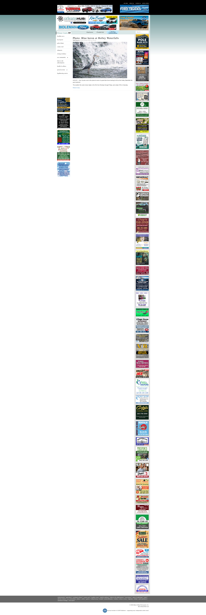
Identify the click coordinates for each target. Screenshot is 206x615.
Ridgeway (130, 599)
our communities (71, 599)
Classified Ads (100, 32)
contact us (138, 3)
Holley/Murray (94, 599)
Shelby (135, 599)
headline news (60, 36)
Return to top (76, 87)
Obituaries (59, 50)
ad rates (126, 3)
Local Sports (72, 600)
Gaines (88, 599)
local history (128, 597)
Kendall (101, 599)
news (145, 597)
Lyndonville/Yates (108, 599)
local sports (60, 39)
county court (60, 46)
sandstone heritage (62, 600)
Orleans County (123, 599)
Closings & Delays (61, 54)
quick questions (142, 599)
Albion (78, 599)
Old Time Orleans (62, 599)
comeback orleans (77, 597)
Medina (116, 599)
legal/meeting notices (62, 73)
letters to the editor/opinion (60, 61)
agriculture (68, 597)
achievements (61, 597)
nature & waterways (137, 597)
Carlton (83, 599)
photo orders (145, 3)
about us (131, 3)
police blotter (60, 43)
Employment (90, 32)
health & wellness (61, 66)
